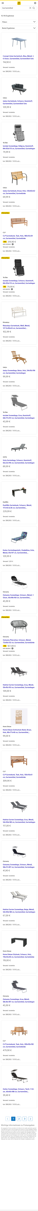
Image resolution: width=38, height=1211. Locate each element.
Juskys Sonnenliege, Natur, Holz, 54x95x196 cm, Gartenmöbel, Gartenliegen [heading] (19, 371)
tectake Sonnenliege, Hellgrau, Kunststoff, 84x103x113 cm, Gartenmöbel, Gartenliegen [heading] (19, 147)
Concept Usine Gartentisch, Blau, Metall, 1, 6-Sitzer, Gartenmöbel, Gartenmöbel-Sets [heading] (18, 57)
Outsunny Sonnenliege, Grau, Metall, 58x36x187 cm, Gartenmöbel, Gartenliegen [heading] (18, 1000)
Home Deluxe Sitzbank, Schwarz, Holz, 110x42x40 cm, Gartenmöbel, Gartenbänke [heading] (18, 955)
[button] (30, 8)
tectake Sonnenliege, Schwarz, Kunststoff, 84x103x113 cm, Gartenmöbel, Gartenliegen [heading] (19, 282)
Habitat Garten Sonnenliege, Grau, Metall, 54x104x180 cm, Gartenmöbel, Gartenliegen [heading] (19, 821)
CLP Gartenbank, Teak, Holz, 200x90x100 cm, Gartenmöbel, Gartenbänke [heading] (18, 1045)
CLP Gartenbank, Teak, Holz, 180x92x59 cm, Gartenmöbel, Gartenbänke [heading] (18, 237)
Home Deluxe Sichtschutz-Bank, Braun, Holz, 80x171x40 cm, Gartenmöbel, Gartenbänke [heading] (17, 731)
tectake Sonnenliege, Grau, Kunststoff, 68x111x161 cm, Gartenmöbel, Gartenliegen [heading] (19, 416)
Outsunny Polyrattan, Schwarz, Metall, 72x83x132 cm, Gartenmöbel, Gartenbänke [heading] (18, 641)
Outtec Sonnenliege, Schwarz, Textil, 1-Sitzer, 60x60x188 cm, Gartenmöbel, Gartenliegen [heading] (18, 1090)
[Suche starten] (33, 8)
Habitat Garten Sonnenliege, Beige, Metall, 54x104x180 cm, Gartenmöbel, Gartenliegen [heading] (19, 910)
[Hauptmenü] (3, 3)
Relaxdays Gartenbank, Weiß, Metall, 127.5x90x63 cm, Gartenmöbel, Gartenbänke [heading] (16, 327)
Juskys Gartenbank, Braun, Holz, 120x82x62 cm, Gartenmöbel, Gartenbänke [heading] (19, 192)
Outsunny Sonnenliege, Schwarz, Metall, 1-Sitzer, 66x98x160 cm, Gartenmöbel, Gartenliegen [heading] (18, 596)
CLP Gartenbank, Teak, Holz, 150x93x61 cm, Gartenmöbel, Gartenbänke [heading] (17, 776)
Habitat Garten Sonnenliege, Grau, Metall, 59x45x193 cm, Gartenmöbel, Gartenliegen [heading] (18, 686)
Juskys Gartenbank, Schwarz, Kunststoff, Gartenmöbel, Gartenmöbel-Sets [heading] (18, 102)
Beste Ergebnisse (8, 28)
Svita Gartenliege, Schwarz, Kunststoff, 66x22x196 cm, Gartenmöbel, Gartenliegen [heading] (18, 461)
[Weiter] (30, 1119)
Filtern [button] (4, 22)
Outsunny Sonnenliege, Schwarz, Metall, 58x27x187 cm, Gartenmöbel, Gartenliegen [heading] (18, 865)
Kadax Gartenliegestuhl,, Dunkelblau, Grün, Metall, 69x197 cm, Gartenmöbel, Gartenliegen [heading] (18, 551)
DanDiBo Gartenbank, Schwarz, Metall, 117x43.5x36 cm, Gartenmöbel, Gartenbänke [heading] (17, 506)
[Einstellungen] (35, 3)
